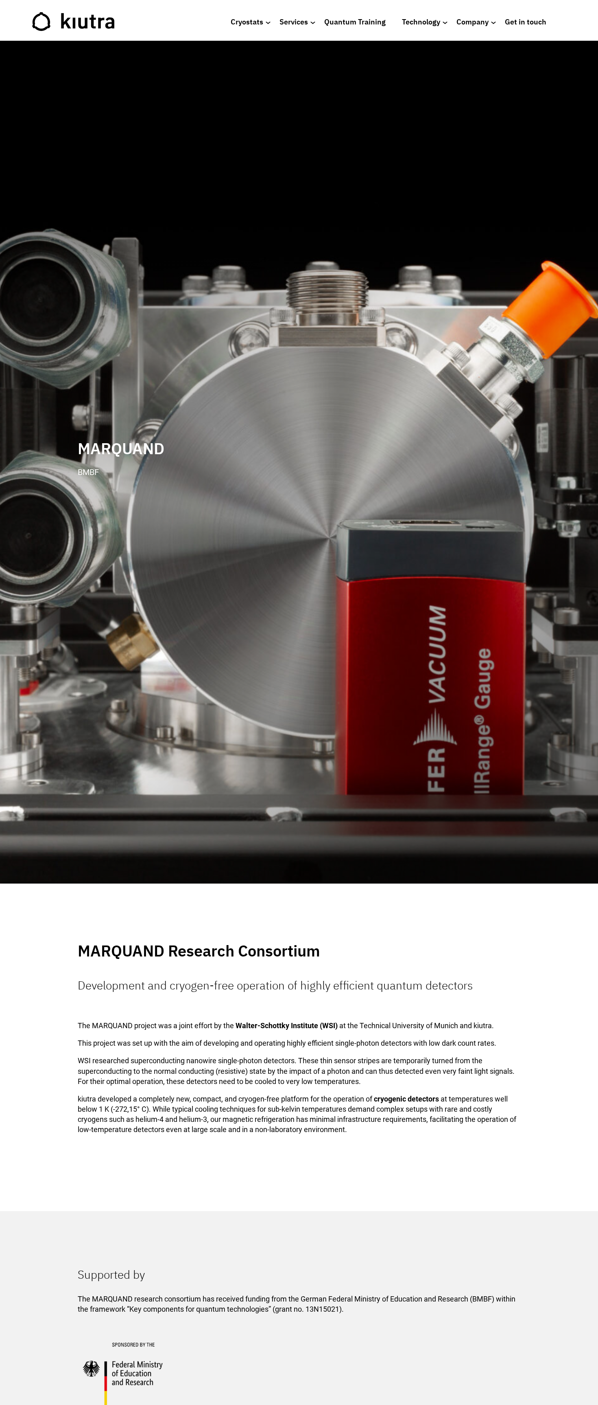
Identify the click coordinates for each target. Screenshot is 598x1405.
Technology (421, 21)
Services (293, 21)
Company (472, 21)
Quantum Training (355, 21)
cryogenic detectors (406, 1099)
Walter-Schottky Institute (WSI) (287, 1025)
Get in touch (525, 21)
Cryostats (247, 21)
